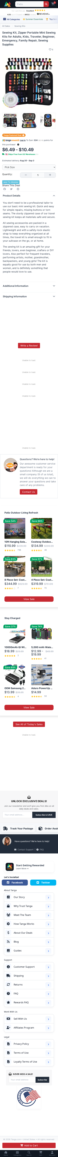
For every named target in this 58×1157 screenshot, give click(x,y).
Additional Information (15, 285)
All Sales (6, 26)
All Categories (13, 19)
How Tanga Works (24, 923)
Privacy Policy (21, 1043)
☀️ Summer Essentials (33, 19)
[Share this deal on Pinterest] (19, 189)
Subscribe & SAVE (44, 815)
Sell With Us (20, 1018)
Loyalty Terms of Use (25, 1061)
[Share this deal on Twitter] (12, 189)
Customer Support (24, 966)
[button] (18, 144)
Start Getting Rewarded (30, 865)
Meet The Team (22, 915)
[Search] (46, 4)
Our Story (19, 897)
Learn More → (22, 868)
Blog (16, 941)
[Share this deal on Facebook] (5, 189)
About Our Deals (23, 932)
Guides (18, 950)
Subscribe (42, 1080)
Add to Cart (31, 1145)
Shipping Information (15, 296)
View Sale (29, 599)
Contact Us (28, 491)
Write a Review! (29, 345)
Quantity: (7, 174)
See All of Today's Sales (29, 724)
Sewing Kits (19, 26)
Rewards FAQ (21, 1002)
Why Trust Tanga (23, 906)
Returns (18, 984)
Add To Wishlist (10, 182)
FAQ (42, 849)
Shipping (19, 975)
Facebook (17, 882)
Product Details (11, 195)
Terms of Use (21, 1052)
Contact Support (25, 849)
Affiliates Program (24, 1027)
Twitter (45, 882)
